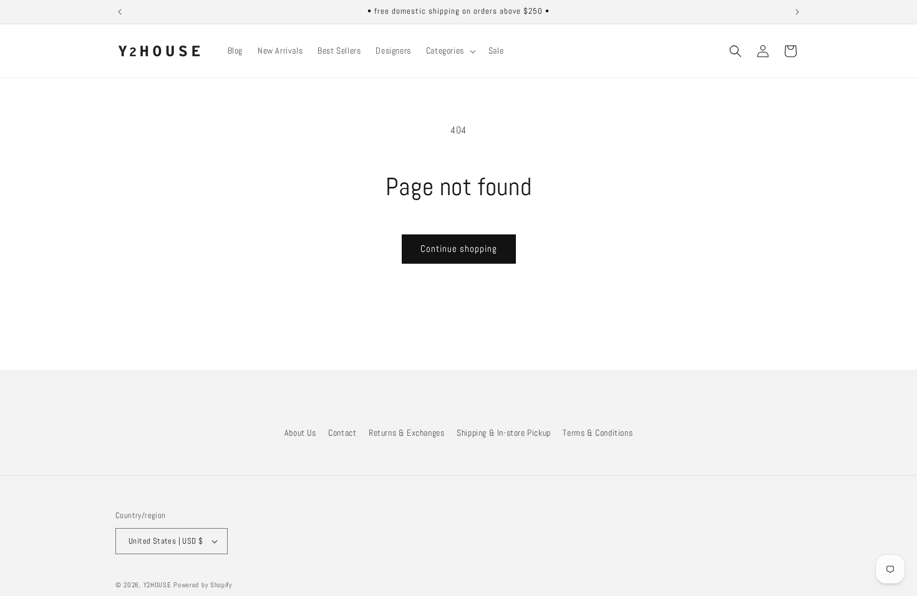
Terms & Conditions (598, 432)
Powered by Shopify (202, 584)
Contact (342, 432)
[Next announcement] (797, 12)
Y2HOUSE (157, 584)
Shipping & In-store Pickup (504, 432)
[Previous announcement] (119, 12)
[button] (450, 50)
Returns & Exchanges (406, 432)
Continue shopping (458, 248)
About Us (300, 432)
